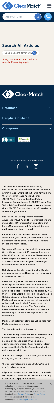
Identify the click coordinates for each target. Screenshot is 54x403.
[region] (27, 391)
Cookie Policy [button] (39, 394)
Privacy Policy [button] (24, 394)
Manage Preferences (28, 399)
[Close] (51, 384)
